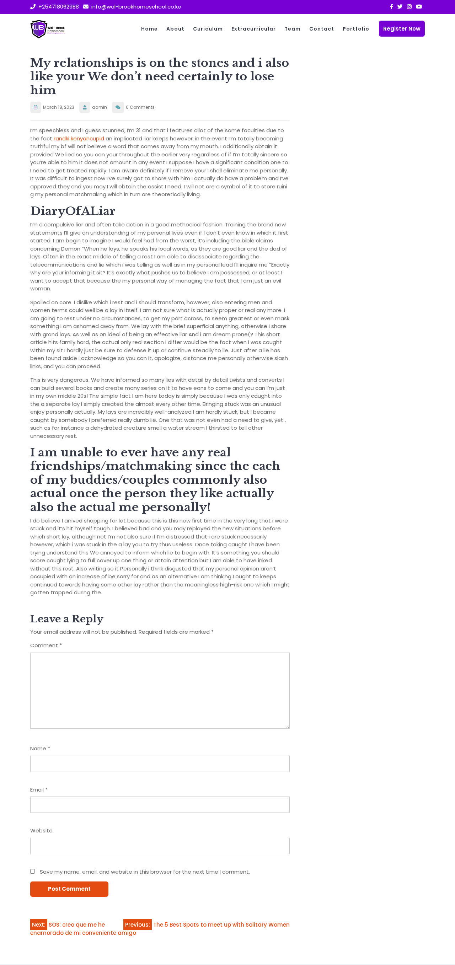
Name (40, 748)
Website (41, 830)
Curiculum (208, 28)
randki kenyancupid (79, 138)
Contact (321, 28)
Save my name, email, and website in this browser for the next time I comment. (145, 871)
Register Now (402, 28)
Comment (46, 645)
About (175, 28)
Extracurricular (253, 28)
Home (149, 28)
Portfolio (356, 28)
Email (39, 789)
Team (292, 28)
